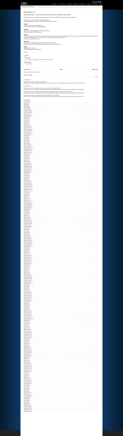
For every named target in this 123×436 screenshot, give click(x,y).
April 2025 (26, 123)
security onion (30, 59)
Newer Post (27, 69)
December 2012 (27, 351)
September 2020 (27, 207)
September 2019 (27, 226)
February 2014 (27, 329)
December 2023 (27, 147)
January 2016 (27, 294)
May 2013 (26, 343)
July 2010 (26, 386)
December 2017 (27, 258)
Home (61, 69)
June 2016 (26, 286)
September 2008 (27, 411)
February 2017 (27, 274)
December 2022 (27, 166)
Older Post (95, 69)
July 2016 (26, 284)
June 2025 (26, 120)
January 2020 (27, 220)
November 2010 (27, 381)
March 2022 (26, 180)
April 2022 (26, 178)
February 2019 (27, 237)
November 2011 (27, 368)
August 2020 (26, 209)
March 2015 (26, 309)
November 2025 (27, 112)
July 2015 (26, 303)
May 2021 (26, 195)
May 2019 (26, 232)
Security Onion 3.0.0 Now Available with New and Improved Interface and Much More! (42, 88)
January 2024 (27, 146)
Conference (95, 4)
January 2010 (27, 394)
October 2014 (27, 317)
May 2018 (26, 251)
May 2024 (26, 140)
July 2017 (26, 266)
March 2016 (26, 291)
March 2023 (26, 161)
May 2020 (26, 214)
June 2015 (26, 304)
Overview (54, 4)
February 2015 (27, 311)
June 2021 (26, 194)
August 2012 (26, 357)
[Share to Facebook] (29, 58)
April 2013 (26, 345)
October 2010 (27, 383)
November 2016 (27, 278)
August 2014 (26, 320)
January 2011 (26, 380)
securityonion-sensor (44, 59)
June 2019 (26, 231)
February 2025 (27, 126)
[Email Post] (61, 56)
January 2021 (26, 201)
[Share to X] (27, 58)
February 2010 (27, 392)
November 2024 (27, 130)
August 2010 (26, 385)
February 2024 (27, 144)
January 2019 (27, 238)
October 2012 (27, 354)
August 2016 (26, 283)
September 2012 (27, 355)
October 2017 (27, 261)
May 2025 (26, 121)
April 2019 (26, 234)
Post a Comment (28, 63)
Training (75, 4)
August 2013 (26, 338)
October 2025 (27, 113)
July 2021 (26, 192)
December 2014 (27, 314)
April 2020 (26, 215)
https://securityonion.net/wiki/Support (32, 49)
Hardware (69, 4)
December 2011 (27, 366)
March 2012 (26, 361)
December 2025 (27, 110)
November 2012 (27, 352)
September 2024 (27, 133)
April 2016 (26, 289)
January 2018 (27, 257)
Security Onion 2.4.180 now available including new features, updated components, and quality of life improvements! (48, 91)
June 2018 (26, 249)
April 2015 (26, 308)
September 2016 (27, 281)
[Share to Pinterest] (30, 58)
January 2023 (27, 164)
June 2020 (26, 212)
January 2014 (27, 331)
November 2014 (27, 315)
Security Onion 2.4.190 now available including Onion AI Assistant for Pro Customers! (41, 95)
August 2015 (26, 301)
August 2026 (26, 101)
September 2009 (27, 395)
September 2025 (27, 115)
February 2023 (27, 163)
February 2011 (27, 378)
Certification (82, 4)
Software (63, 4)
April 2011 (26, 377)
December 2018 (27, 240)
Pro (59, 4)
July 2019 (26, 229)
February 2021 (27, 200)
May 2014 (26, 324)
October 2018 (27, 243)
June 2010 (26, 388)
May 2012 (26, 358)
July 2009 (26, 398)
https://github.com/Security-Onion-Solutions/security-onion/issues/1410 (40, 21)
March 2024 (26, 143)
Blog (101, 4)
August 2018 (26, 246)
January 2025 (27, 127)
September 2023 (27, 152)
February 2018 (27, 255)
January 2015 (27, 312)
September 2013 (27, 337)
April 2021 (26, 197)
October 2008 (27, 409)
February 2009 (27, 405)
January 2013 (27, 349)
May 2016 (26, 288)
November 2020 (27, 204)
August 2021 (26, 190)
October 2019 (27, 224)
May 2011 (26, 375)
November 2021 (27, 186)
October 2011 (26, 369)
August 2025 (26, 117)
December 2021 (27, 184)
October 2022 (27, 169)
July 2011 (26, 372)
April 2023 (26, 160)
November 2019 (27, 223)
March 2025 (26, 124)
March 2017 (26, 272)
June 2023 (26, 157)
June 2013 (26, 341)
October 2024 (27, 132)
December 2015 (27, 295)
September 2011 (27, 371)
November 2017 (27, 260)
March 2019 (26, 235)
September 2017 (27, 263)
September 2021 (27, 189)
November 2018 (27, 241)
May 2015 (26, 306)
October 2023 (27, 150)
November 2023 (27, 149)
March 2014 (26, 328)
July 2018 (26, 247)
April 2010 (26, 391)
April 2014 (26, 326)
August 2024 (26, 135)
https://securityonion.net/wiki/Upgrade (32, 32)
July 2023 (26, 155)
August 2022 (26, 172)
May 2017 (26, 269)
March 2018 (26, 254)
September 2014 (27, 318)
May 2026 (26, 104)
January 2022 (27, 183)
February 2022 (27, 181)
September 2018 (27, 244)
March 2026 (26, 107)
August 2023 (26, 153)
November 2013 (27, 334)
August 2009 (26, 397)
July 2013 (26, 340)
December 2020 (27, 203)
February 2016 (27, 292)
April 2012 (26, 360)
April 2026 (26, 106)
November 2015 (27, 297)
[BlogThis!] (26, 58)
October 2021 (27, 187)
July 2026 (26, 103)
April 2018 (26, 252)
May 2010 (26, 389)
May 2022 (26, 177)
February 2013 (27, 348)
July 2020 (26, 211)
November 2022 (27, 167)
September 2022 (27, 170)
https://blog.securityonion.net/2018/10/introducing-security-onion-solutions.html (42, 44)
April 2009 (26, 403)
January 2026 (27, 109)
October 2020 (27, 206)
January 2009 (27, 406)
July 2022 (26, 174)
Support (89, 4)
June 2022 (26, 175)
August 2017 (26, 264)
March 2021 (26, 198)
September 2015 (27, 300)
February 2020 (27, 218)
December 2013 (27, 332)
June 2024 (26, 138)
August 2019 (26, 227)
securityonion (36, 59)
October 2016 (27, 280)
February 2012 (27, 363)
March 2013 (26, 346)
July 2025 (26, 118)
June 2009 (26, 400)
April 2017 (26, 271)
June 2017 (26, 268)
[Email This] (25, 58)
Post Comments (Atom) (34, 72)
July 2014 (26, 321)
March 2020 (26, 217)
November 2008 (27, 408)
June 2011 (26, 374)
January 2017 (26, 275)
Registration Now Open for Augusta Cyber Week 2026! (35, 81)
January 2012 (26, 365)
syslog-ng (51, 59)
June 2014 (26, 323)
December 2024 (27, 129)
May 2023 (26, 158)
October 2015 (27, 298)
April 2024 (26, 141)
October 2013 (27, 335)
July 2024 (26, 137)
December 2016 (27, 277)
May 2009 (26, 401)
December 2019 (27, 221)
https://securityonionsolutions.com (32, 38)
